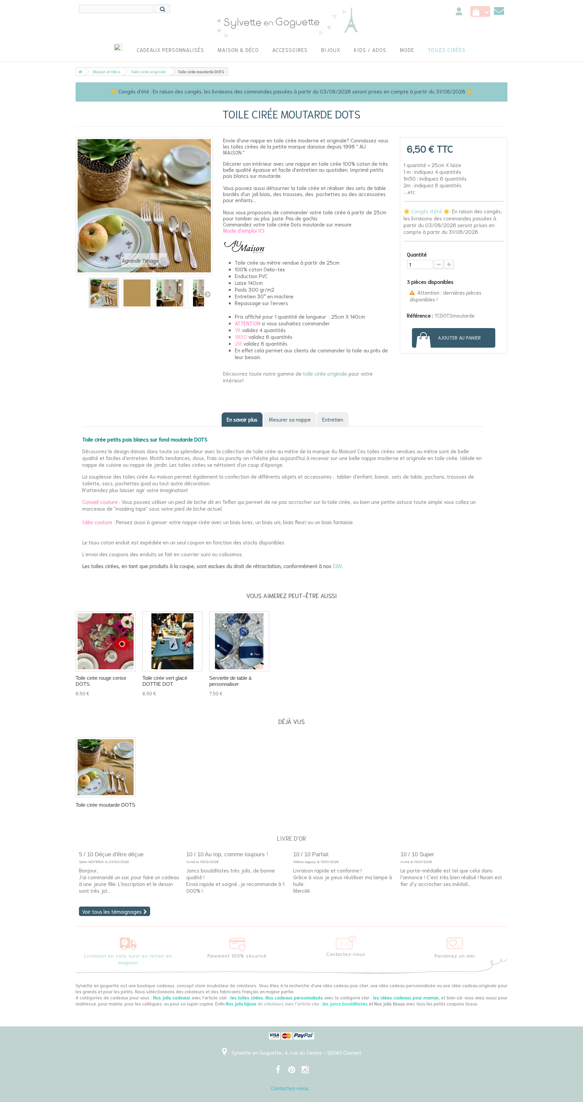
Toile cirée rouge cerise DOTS (101, 681)
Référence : (420, 315)
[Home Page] (79, 72)
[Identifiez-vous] (459, 12)
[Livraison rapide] (128, 942)
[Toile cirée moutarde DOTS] (104, 293)
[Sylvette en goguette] (291, 22)
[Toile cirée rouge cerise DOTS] (106, 641)
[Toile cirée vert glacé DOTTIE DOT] (172, 641)
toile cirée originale (325, 373)
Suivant (207, 294)
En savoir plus (242, 419)
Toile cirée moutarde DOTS (105, 805)
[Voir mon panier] (480, 11)
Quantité (417, 254)
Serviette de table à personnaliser (230, 681)
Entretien (332, 419)
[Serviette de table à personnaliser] (239, 641)
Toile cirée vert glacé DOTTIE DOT (164, 681)
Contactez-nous (289, 1087)
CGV (337, 565)
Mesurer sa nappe (290, 419)
